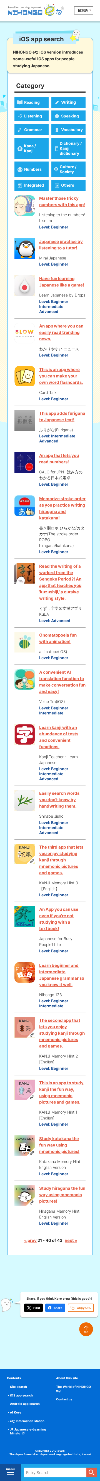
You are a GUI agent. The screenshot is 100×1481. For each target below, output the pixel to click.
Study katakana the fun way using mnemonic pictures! (59, 1145)
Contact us (64, 1399)
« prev (30, 1240)
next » (71, 1240)
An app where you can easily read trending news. (61, 332)
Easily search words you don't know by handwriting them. (59, 800)
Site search (18, 1387)
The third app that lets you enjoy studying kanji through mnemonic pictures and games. (61, 859)
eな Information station (27, 1421)
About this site (67, 1378)
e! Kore (15, 1412)
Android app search (25, 1404)
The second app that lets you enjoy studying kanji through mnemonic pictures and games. (62, 1033)
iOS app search (21, 1395)
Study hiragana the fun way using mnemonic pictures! (62, 1195)
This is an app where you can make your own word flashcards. (61, 376)
